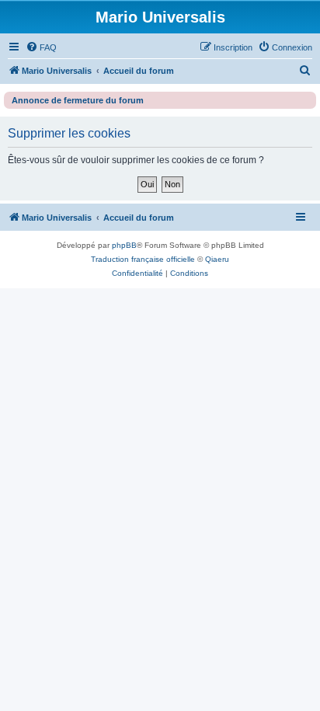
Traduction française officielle (143, 259)
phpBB (124, 245)
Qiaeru (217, 259)
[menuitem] (41, 47)
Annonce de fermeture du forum (78, 100)
